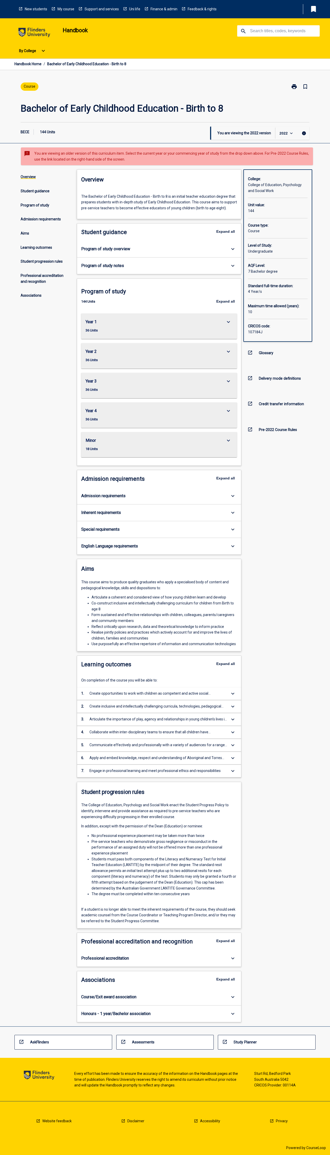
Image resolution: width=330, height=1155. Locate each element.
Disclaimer (135, 1121)
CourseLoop (316, 1148)
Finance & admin (164, 9)
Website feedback (57, 1121)
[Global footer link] (39, 1076)
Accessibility (210, 1121)
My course (65, 9)
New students (36, 9)
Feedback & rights (202, 9)
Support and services (102, 9)
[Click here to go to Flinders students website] (34, 33)
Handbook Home (28, 64)
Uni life (134, 9)
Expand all (225, 231)
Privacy (282, 1121)
